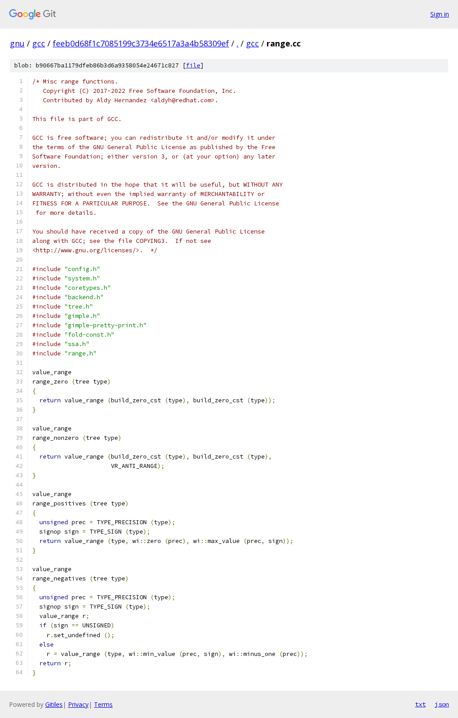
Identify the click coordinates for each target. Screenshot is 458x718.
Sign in (439, 14)
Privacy (78, 704)
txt (420, 704)
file (193, 65)
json (442, 704)
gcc (38, 43)
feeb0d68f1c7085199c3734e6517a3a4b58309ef (141, 43)
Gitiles (54, 704)
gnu (17, 43)
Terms (103, 704)
